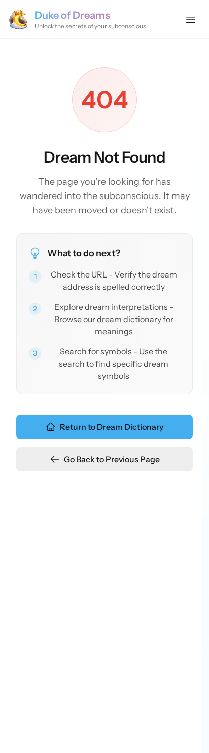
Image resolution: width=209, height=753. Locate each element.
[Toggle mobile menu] (191, 19)
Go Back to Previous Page (112, 459)
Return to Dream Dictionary (111, 427)
